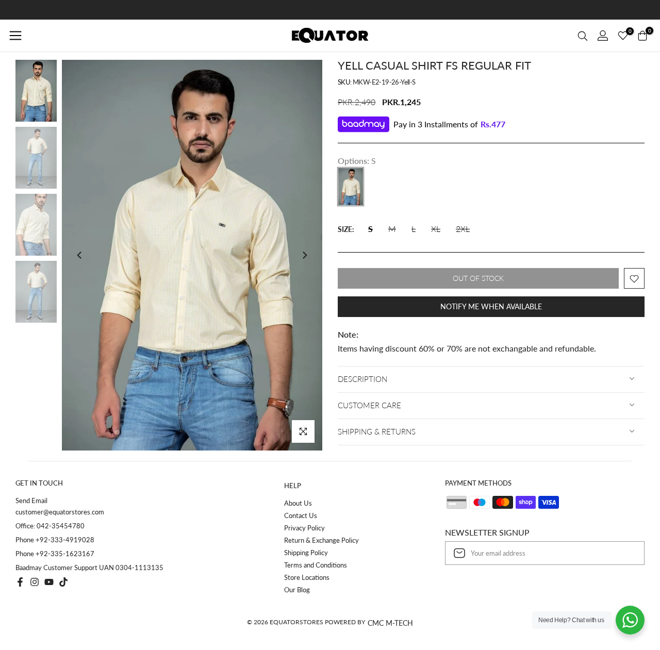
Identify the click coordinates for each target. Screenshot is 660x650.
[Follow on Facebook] (20, 582)
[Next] (304, 255)
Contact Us (300, 515)
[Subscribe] (626, 553)
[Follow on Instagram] (34, 582)
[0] (623, 35)
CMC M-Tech (390, 623)
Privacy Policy (304, 528)
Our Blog (297, 590)
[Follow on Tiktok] (63, 582)
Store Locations (306, 577)
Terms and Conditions (315, 565)
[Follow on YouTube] (49, 582)
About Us (298, 503)
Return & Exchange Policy (321, 540)
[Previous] (80, 255)
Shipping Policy (306, 552)
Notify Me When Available (491, 307)
